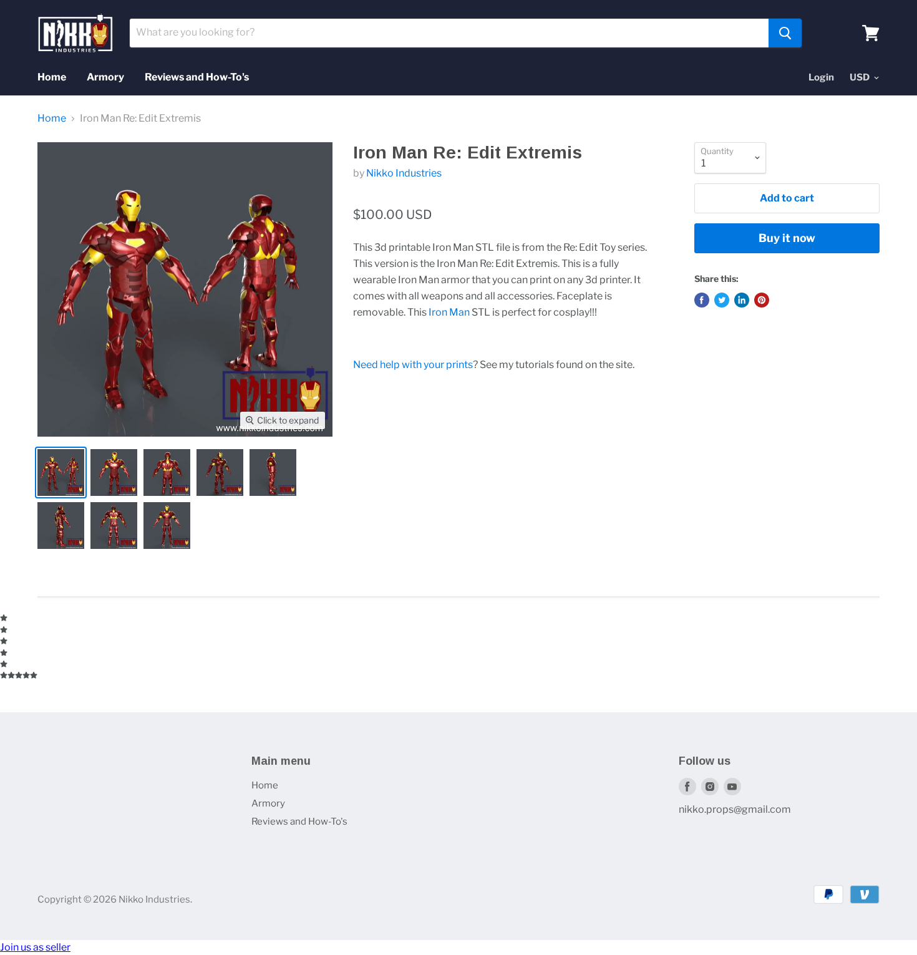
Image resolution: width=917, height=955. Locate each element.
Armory (105, 77)
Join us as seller (35, 947)
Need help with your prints (413, 365)
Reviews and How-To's (197, 77)
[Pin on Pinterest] (761, 300)
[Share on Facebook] (701, 300)
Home (51, 77)
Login (821, 77)
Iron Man (449, 312)
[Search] (785, 33)
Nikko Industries (404, 173)
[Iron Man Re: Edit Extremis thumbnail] (60, 472)
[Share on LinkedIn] (741, 300)
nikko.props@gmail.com (735, 809)
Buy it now (787, 238)
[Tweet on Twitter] (721, 300)
